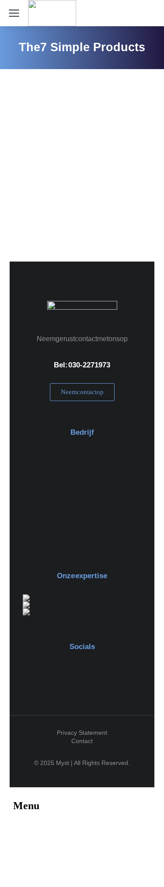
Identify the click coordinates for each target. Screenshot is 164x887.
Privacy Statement (82, 732)
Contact (82, 740)
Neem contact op (82, 391)
